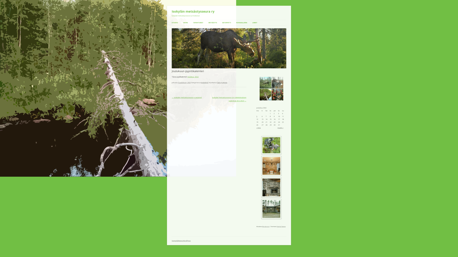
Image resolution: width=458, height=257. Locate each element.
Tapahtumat (198, 23)
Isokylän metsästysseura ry (193, 11)
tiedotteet (204, 83)
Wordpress (265, 226)
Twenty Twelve (281, 226)
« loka (258, 128)
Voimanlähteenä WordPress (181, 241)
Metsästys (212, 23)
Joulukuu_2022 (193, 77)
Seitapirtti (226, 23)
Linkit (254, 23)
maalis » (280, 128)
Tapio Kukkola (222, 83)
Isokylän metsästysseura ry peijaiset (187, 97)
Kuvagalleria (241, 23)
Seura (185, 23)
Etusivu (175, 23)
